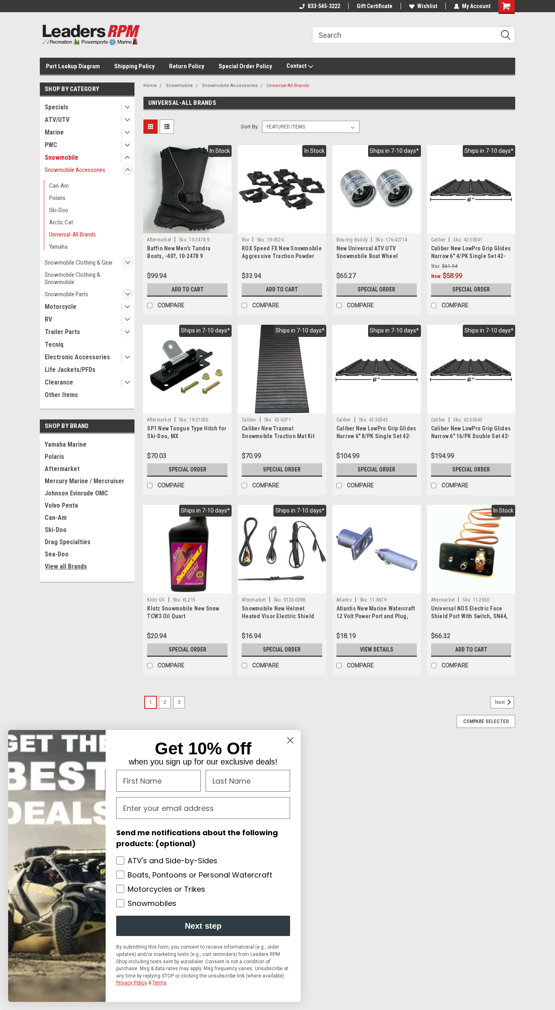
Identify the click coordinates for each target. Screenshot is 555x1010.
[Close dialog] (290, 740)
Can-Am (59, 185)
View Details (376, 649)
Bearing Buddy (352, 240)
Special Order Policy (245, 66)
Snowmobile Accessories (75, 170)
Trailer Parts (62, 332)
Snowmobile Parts (66, 294)
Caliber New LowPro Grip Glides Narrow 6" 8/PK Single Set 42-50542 (376, 436)
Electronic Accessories (77, 357)
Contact (297, 66)
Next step (203, 925)
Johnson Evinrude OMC (76, 493)
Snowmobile (61, 157)
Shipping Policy (134, 66)
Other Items (61, 395)
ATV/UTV (57, 120)
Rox (245, 240)
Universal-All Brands (72, 234)
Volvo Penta (61, 505)
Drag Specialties (68, 542)
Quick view (187, 227)
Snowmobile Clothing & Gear (79, 262)
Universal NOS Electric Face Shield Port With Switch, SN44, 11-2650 (469, 616)
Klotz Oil (156, 600)
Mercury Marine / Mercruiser (84, 481)
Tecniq (54, 344)
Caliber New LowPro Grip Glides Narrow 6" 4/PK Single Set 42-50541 (471, 256)
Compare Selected (486, 721)
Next (500, 702)
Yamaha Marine (66, 444)
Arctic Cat (61, 222)
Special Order (376, 289)
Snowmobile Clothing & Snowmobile (72, 278)
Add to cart (187, 289)
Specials (56, 107)
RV (48, 319)
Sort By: (250, 127)
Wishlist (427, 6)
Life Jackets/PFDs (70, 370)
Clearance (59, 382)
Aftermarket (62, 469)
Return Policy (186, 66)
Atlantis (344, 600)
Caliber (438, 240)
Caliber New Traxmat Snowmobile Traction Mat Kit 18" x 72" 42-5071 (278, 436)
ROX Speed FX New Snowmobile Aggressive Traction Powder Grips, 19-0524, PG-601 (282, 256)
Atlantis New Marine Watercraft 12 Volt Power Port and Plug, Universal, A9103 (375, 616)
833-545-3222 (324, 6)
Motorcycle (60, 307)
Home (150, 85)
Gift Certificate (374, 6)
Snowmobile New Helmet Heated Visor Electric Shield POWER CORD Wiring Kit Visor (279, 616)
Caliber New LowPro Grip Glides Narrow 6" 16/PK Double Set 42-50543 (471, 436)
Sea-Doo (57, 554)
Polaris (57, 198)
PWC (51, 145)
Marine (54, 132)
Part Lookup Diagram (73, 66)
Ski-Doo (58, 210)
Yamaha (58, 246)
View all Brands (66, 566)
